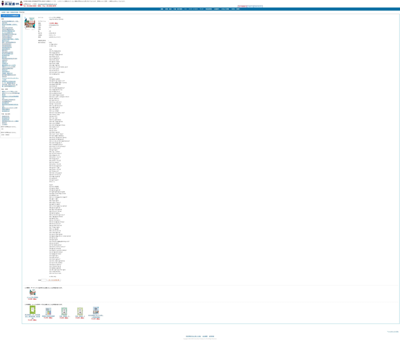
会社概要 (205, 336)
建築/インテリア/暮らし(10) (9, 91)
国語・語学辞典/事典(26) (9, 42)
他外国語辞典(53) (7, 47)
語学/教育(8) (5, 103)
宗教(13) (4, 62)
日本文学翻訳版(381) (8, 29)
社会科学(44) (5, 119)
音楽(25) (4, 76)
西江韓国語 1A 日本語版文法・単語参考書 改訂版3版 (32, 316)
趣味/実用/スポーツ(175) (9, 65)
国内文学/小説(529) (7, 27)
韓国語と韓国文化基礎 (48, 316)
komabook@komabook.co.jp (47, 4)
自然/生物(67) (6, 71)
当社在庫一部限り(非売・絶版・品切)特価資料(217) (9, 85)
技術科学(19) (5, 116)
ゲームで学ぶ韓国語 (32, 297)
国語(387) (5, 50)
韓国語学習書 (14, 12)
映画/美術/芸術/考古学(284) (9, 58)
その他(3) (4, 124)
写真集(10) (5, 63)
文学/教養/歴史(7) (7, 101)
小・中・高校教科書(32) (9, 83)
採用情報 (211, 336)
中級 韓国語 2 (64, 316)
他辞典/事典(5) (6, 49)
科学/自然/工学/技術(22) (8, 99)
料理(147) (5, 70)
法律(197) (5, 60)
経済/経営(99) (6, 55)
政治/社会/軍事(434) (7, 53)
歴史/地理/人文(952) (7, 52)
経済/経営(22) (6, 111)
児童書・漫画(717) (7, 73)
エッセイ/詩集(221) (7, 32)
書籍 (8, 12)
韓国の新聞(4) (6, 109)
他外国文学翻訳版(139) (8, 31)
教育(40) (4, 57)
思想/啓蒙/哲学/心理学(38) (9, 34)
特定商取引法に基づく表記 (193, 336)
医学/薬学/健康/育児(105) (9, 75)
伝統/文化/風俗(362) (7, 68)
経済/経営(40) (6, 118)
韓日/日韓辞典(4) (6, 44)
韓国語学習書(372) (7, 36)
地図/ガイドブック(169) (8, 66)
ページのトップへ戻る (393, 331)
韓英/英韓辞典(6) (6, 45)
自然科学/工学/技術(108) (9, 81)
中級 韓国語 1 (80, 316)
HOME (3, 12)
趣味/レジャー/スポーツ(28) (9, 107)
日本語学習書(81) (7, 37)
